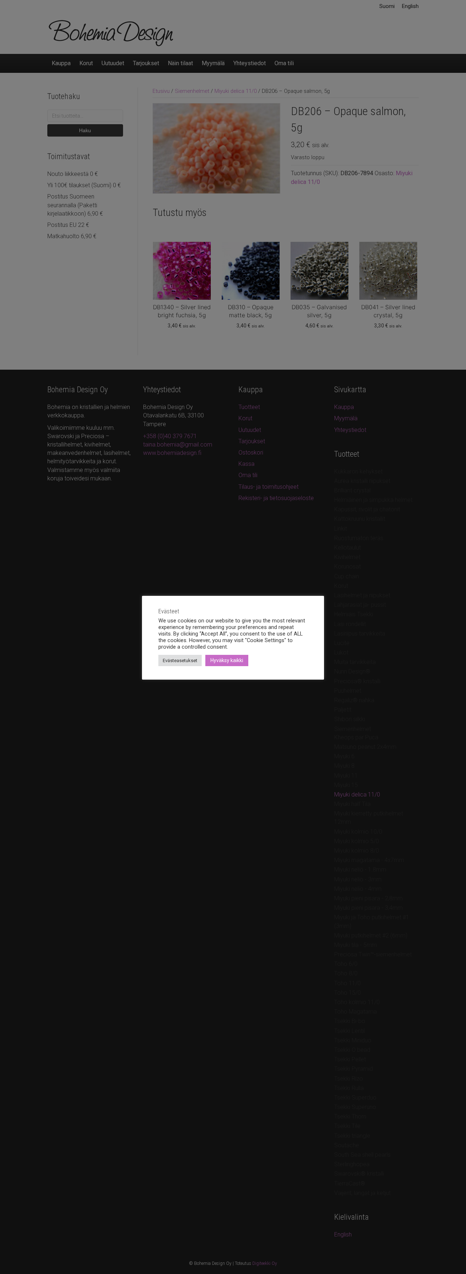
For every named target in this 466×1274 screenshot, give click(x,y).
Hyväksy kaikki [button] (226, 660)
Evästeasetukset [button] (180, 660)
